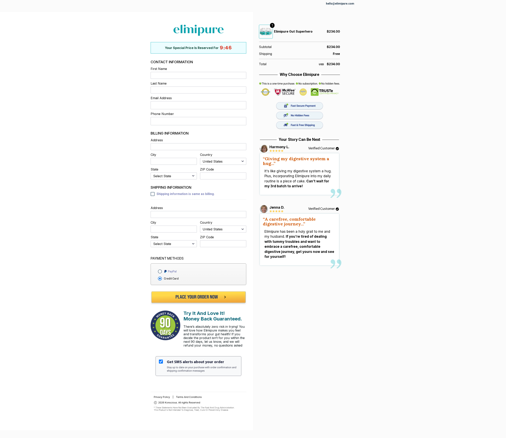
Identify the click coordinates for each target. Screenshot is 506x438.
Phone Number (162, 114)
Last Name (159, 83)
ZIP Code (207, 169)
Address (157, 140)
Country (206, 155)
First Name (159, 69)
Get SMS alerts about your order (195, 362)
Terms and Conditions (189, 397)
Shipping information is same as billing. (186, 194)
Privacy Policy (162, 397)
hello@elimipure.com (340, 3)
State (154, 169)
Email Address (161, 98)
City (153, 155)
